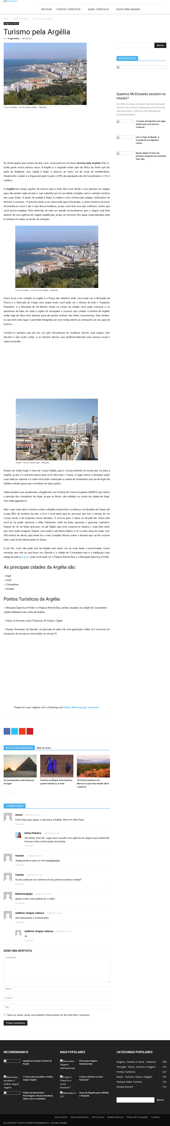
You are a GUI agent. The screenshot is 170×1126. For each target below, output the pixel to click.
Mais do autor (44, 748)
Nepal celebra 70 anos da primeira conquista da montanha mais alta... (151, 156)
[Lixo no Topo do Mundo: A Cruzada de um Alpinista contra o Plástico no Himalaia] (125, 141)
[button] (162, 9)
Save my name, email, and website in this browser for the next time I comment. (48, 1015)
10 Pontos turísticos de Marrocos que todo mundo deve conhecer (93, 783)
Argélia (25, 556)
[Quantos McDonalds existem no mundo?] (141, 77)
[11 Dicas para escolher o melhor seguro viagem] (12, 1082)
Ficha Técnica (98, 1117)
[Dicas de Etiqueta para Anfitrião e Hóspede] (68, 1097)
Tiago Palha (14, 38)
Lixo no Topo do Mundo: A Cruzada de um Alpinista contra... (147, 140)
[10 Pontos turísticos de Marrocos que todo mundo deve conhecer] (93, 766)
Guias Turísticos (98, 9)
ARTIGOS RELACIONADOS (19, 748)
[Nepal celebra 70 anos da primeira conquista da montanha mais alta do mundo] (125, 157)
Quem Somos (60, 1117)
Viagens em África (20, 18)
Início (6, 18)
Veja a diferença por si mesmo (81, 707)
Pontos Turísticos (69, 9)
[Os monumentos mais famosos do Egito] (20, 766)
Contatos (155, 1117)
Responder (19, 824)
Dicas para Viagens (128, 9)
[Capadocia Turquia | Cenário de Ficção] (12, 1065)
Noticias (46, 9)
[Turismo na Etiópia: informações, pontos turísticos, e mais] (56, 766)
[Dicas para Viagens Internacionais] (68, 1065)
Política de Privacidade (137, 1117)
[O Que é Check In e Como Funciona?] (68, 1082)
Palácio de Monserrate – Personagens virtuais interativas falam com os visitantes (38, 1096)
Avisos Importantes (79, 1117)
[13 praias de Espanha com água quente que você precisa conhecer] (125, 125)
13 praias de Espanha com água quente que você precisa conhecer (151, 124)
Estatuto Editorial (115, 1117)
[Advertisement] (57, 136)
